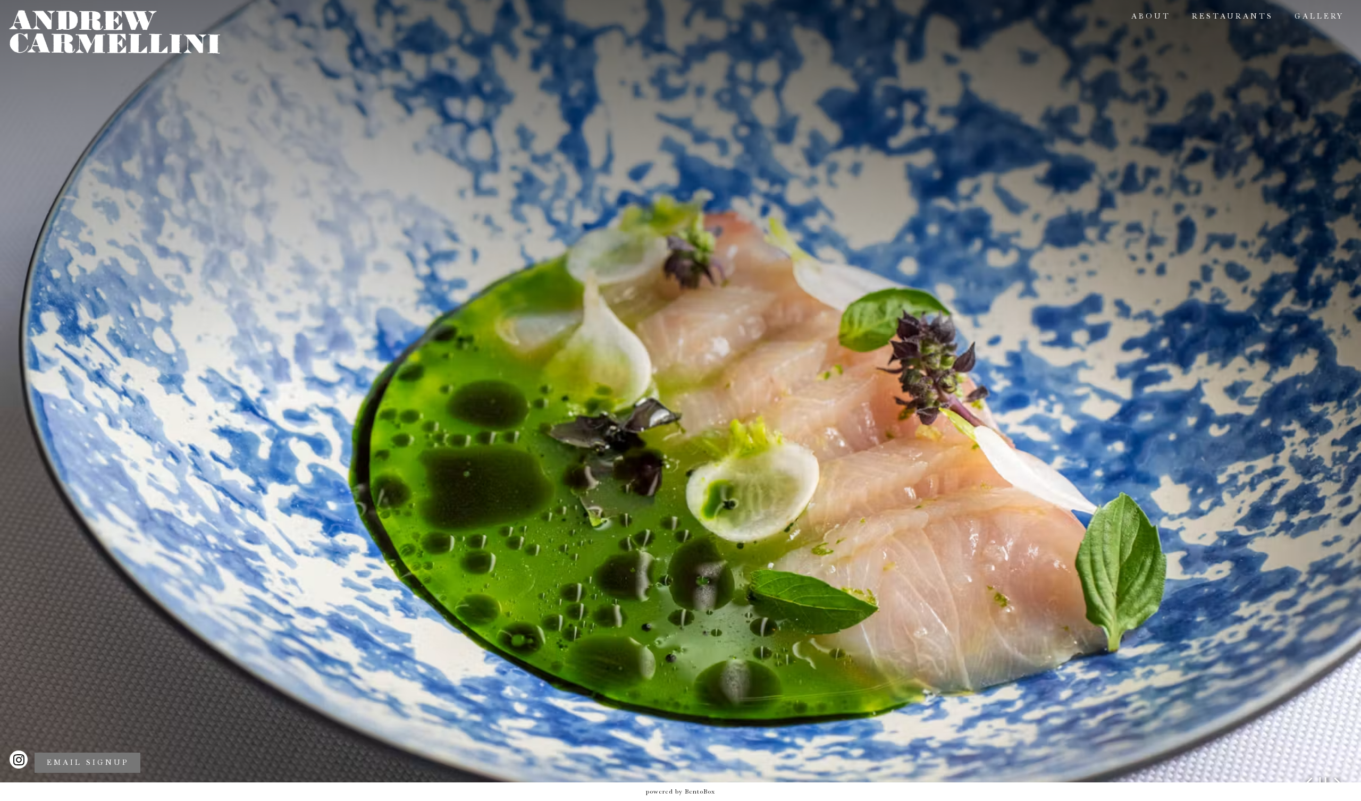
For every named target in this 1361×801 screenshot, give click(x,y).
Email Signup (88, 762)
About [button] (1151, 16)
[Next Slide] (1337, 780)
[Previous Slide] (1309, 780)
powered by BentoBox (680, 791)
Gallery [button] (1319, 16)
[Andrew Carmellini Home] (115, 31)
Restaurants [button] (1232, 16)
